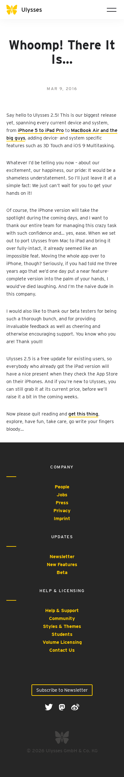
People (62, 487)
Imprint (62, 518)
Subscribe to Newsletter (62, 690)
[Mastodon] (62, 707)
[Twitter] (49, 707)
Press (62, 503)
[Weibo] (75, 707)
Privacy (62, 510)
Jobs (62, 495)
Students (62, 634)
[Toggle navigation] (112, 9)
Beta (62, 572)
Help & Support (62, 610)
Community (62, 618)
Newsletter (62, 556)
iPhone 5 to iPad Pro (41, 130)
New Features (62, 564)
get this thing (83, 414)
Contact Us (62, 650)
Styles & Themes (62, 626)
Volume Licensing (62, 642)
